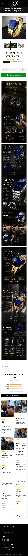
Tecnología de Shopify (17, 554)
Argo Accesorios (8, 554)
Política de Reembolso (7, 532)
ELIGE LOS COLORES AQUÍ (6, 66)
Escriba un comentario (12, 395)
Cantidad (21, 66)
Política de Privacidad (7, 530)
